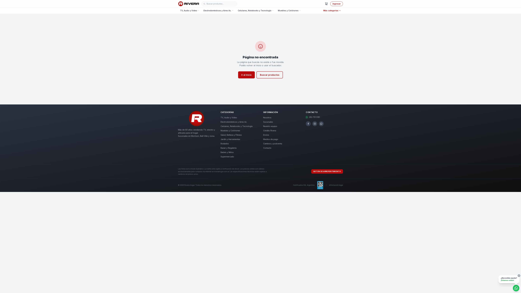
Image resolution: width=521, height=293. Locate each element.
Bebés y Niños (227, 152)
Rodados (225, 143)
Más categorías (330, 10)
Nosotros (267, 117)
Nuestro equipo (270, 126)
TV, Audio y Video (188, 10)
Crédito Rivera (269, 130)
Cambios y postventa (272, 143)
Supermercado (227, 156)
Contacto (267, 148)
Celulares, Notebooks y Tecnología (254, 10)
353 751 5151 (314, 117)
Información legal (336, 185)
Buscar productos (269, 75)
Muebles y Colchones (288, 10)
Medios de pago (270, 139)
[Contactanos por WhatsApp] (516, 288)
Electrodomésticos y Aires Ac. (217, 10)
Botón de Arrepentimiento (327, 171)
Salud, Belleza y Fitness (231, 135)
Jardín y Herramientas (230, 139)
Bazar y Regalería (228, 148)
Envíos (266, 135)
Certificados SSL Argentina (303, 185)
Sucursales (268, 122)
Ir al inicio (246, 75)
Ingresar (337, 4)
